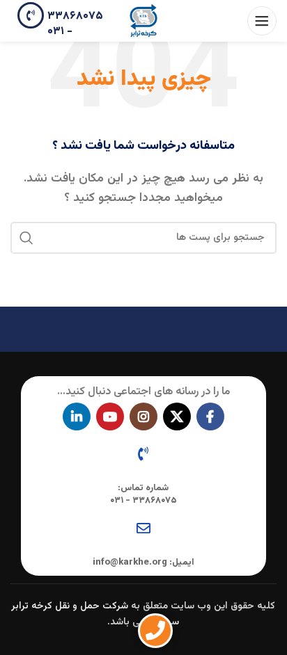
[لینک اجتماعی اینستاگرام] (143, 416)
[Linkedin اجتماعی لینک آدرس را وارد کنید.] (77, 416)
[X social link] (177, 416)
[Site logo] (143, 21)
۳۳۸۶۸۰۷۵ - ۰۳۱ (75, 24)
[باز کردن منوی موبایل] (262, 21)
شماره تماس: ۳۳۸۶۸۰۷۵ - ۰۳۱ (143, 494)
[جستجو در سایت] (26, 238)
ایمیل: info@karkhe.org (143, 562)
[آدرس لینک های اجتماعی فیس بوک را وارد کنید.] (210, 416)
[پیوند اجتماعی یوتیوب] (110, 416)
